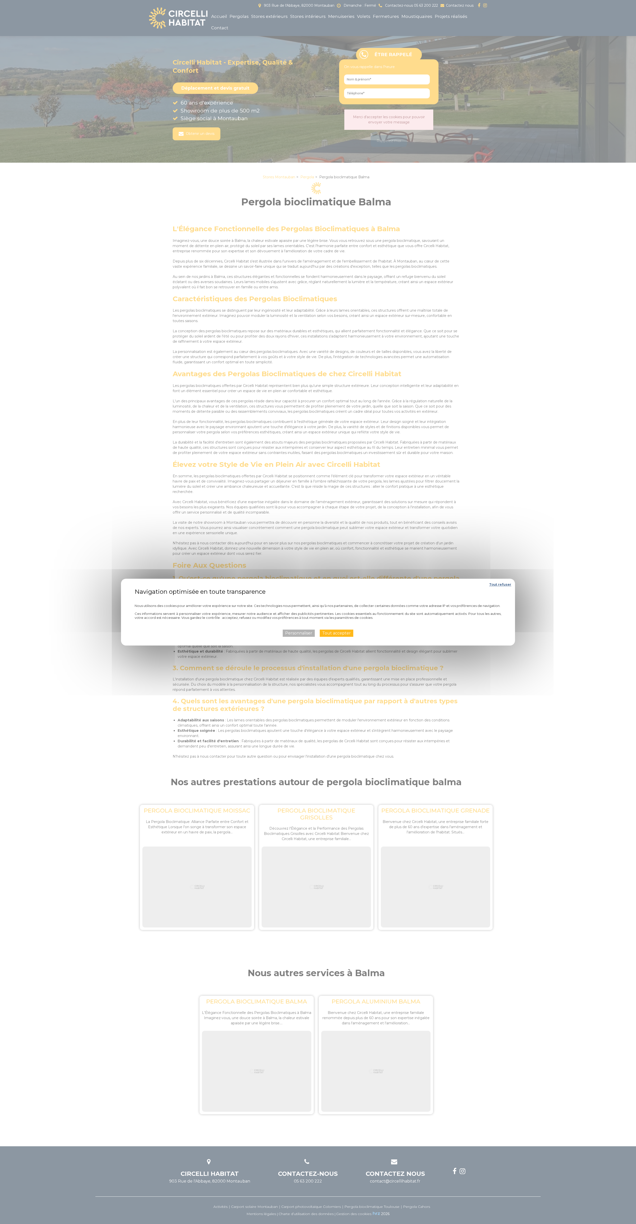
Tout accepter (336, 633)
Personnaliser (298, 633)
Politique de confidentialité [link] (318, 598)
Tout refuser (500, 584)
